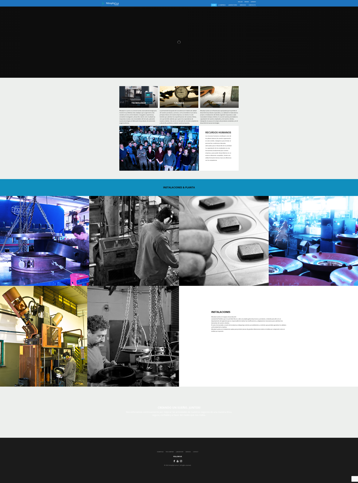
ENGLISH (240, 1)
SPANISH (246, 1)
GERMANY (253, 1)
